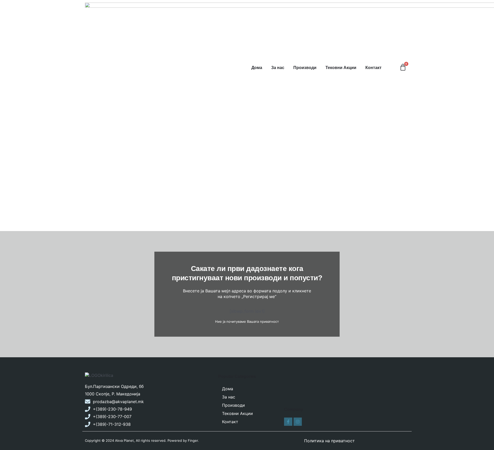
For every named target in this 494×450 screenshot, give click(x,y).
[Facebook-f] (288, 422)
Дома (256, 67)
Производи (304, 67)
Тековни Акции (340, 67)
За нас (277, 67)
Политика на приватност (329, 440)
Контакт (373, 67)
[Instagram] (298, 422)
